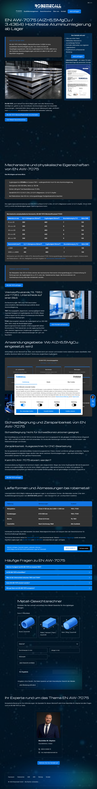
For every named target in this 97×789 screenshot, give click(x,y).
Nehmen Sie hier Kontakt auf (48, 763)
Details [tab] (48, 382)
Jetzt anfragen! (78, 56)
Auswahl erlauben (48, 411)
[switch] (40, 405)
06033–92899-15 (70, 548)
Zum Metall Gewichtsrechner (16, 119)
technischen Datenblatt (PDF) (56, 258)
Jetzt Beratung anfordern (27, 685)
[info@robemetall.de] (93, 405)
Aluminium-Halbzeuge (67, 537)
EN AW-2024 (38, 540)
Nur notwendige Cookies (26, 411)
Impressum (76, 396)
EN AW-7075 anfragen (14, 285)
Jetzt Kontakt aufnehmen (59, 324)
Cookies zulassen (70, 411)
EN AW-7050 (27, 540)
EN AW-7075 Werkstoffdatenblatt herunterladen (22, 115)
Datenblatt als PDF (33, 537)
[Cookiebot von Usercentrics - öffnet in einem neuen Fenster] (74, 377)
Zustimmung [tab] (25, 382)
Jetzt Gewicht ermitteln (27, 663)
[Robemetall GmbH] (48, 6)
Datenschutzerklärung (62, 396)
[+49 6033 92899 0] (93, 401)
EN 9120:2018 (12, 110)
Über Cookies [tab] (71, 382)
